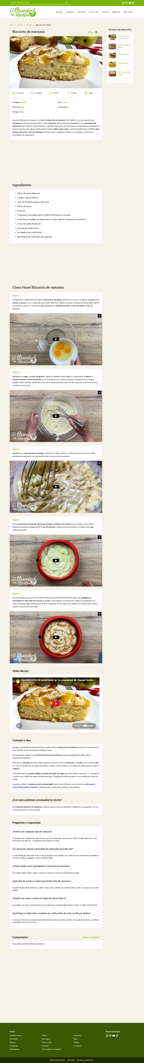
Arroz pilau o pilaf (123, 63)
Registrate (116, 12)
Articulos (105, 12)
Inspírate (45, 1046)
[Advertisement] (56, 160)
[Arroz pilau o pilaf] (112, 64)
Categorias (69, 12)
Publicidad (14, 1039)
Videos (76, 1042)
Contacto (77, 1046)
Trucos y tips (94, 12)
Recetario (77, 1035)
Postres (29, 25)
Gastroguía (81, 12)
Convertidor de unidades (51, 1049)
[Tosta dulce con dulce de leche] (112, 73)
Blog (75, 1039)
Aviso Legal (71, 1060)
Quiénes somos (16, 1035)
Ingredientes (14, 1049)
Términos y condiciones (85, 1060)
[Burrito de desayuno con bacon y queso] (112, 37)
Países (44, 1035)
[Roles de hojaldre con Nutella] (112, 46)
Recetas (59, 12)
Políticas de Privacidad (57, 1060)
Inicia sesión (128, 12)
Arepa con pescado (123, 54)
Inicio (11, 25)
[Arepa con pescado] (112, 55)
